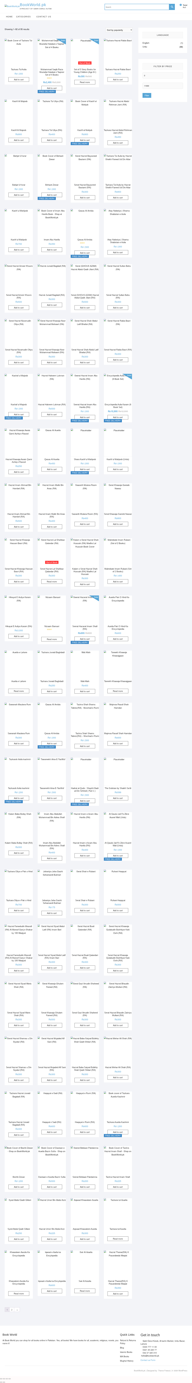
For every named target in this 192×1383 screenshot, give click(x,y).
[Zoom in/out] (1, 1378)
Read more (85, 82)
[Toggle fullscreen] (4, 1378)
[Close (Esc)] (9, 1378)
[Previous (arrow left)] (1, 1382)
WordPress (182, 1370)
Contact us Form (148, 1360)
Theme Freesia (164, 1370)
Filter (147, 95)
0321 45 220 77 (149, 1349)
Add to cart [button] (19, 79)
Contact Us (43, 16)
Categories (23, 16)
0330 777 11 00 (149, 1346)
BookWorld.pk (33, 5)
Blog (122, 1347)
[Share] (7, 1378)
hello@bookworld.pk (150, 1355)
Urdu (145, 46)
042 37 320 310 (149, 1352)
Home (9, 16)
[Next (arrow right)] (4, 1382)
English (146, 42)
